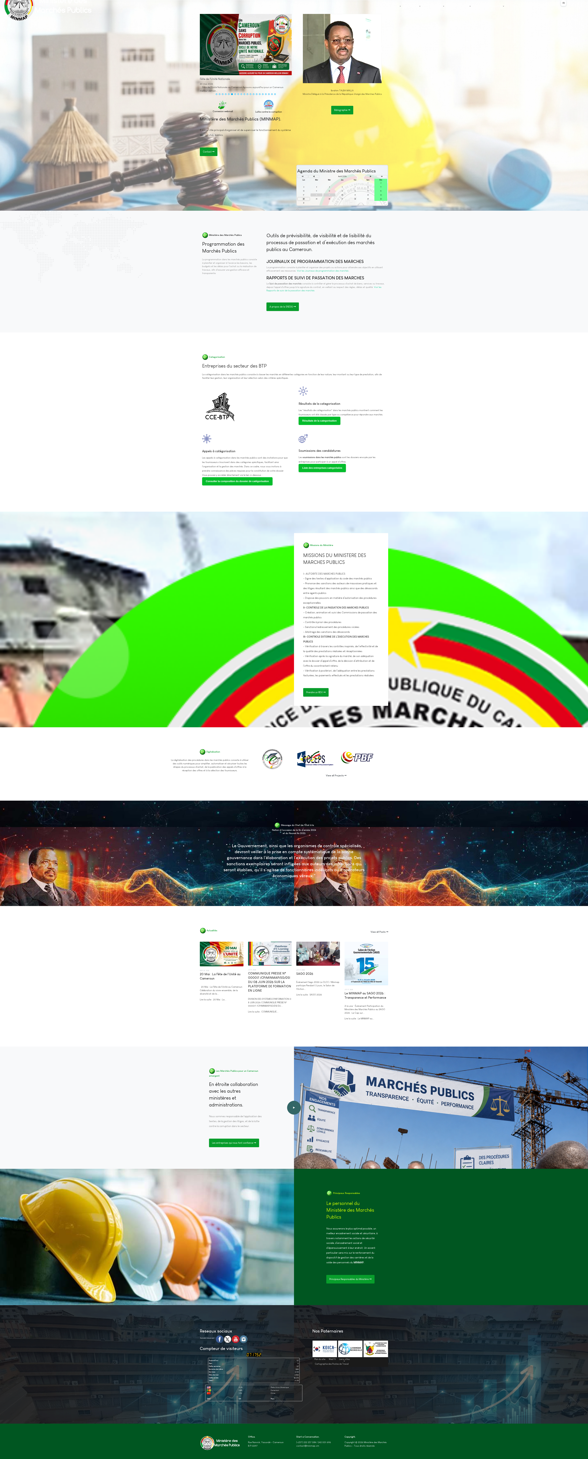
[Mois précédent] (314, 176)
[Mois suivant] (370, 176)
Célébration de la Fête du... (246, 79)
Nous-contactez (521, 6)
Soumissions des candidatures (320, 450)
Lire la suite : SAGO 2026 (309, 994)
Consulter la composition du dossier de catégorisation (237, 481)
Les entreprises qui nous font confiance (233, 1143)
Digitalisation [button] (435, 6)
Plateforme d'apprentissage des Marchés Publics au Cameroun (272, 762)
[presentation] (203, 56)
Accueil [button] (395, 6)
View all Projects (335, 775)
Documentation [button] (461, 6)
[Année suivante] (381, 176)
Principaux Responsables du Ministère (349, 1279)
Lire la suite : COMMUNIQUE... (263, 1011)
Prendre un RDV (314, 692)
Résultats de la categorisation (319, 403)
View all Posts (378, 932)
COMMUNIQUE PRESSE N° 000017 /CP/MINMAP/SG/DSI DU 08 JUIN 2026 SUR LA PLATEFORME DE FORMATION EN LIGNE (269, 982)
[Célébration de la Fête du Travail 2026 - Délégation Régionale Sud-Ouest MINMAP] (226, 44)
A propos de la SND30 (282, 306)
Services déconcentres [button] (490, 6)
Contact (207, 151)
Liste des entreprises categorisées (322, 468)
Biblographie (341, 110)
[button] (216, 94)
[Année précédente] (302, 176)
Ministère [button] (414, 6)
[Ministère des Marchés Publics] (220, 1443)
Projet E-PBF (351, 759)
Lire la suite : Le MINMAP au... (359, 1018)
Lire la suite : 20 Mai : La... (213, 999)
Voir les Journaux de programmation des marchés (323, 270)
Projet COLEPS (310, 759)
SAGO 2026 (304, 973)
